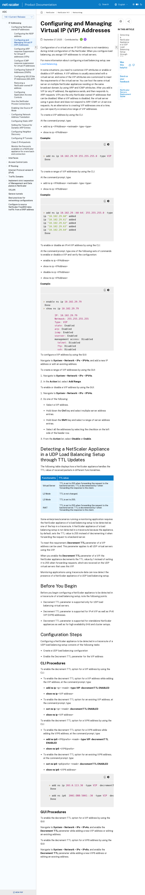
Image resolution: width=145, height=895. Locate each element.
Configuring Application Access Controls (23, 94)
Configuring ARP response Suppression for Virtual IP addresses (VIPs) (24, 53)
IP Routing (13, 166)
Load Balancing (48, 64)
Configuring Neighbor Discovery (21, 133)
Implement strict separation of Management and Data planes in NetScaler (21, 183)
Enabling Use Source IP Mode (22, 109)
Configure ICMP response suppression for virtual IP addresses (24, 63)
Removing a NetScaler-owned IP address (23, 85)
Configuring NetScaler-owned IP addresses (22, 28)
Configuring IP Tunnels (21, 138)
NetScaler (50, 12)
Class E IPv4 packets (20, 142)
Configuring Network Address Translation (21, 115)
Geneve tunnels (15, 194)
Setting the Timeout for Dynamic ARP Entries (21, 126)
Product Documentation (41, 4)
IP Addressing (14, 23)
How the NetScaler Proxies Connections (20, 102)
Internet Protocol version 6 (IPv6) (20, 171)
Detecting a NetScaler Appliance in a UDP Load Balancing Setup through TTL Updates (124, 47)
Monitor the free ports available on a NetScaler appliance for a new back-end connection (23, 150)
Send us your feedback (124, 79)
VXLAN (11, 190)
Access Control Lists (17, 162)
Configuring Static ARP (22, 121)
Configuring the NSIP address (24, 35)
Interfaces (13, 158)
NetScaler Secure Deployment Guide (125, 93)
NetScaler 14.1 (64, 12)
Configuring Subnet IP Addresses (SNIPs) (24, 71)
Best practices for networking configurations (20, 199)
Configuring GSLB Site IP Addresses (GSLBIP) (24, 77)
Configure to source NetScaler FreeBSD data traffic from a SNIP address (21, 207)
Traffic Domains (15, 176)
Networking (77, 12)
